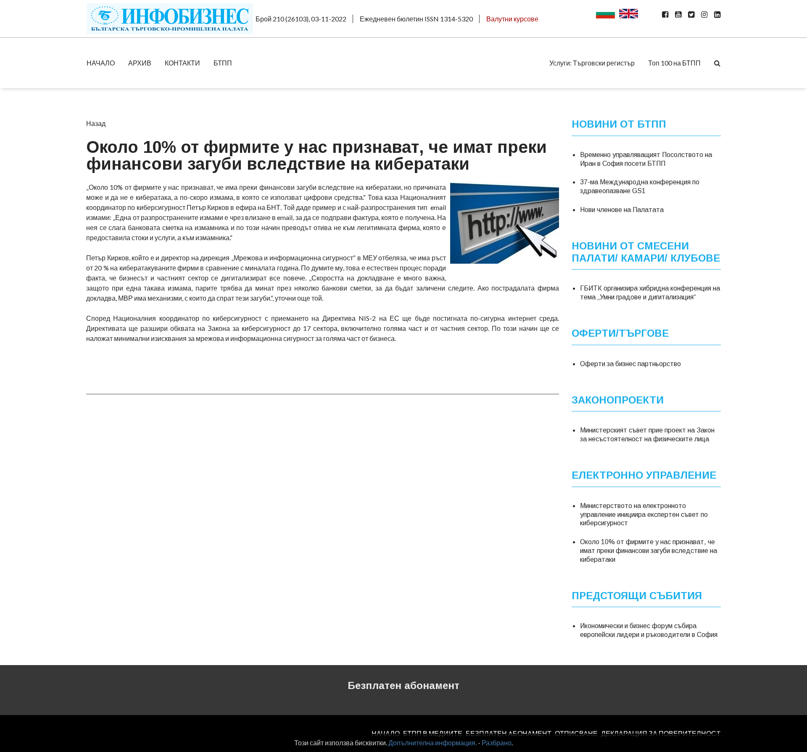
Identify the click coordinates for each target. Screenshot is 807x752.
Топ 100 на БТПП (674, 63)
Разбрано (497, 743)
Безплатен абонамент (403, 685)
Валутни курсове (512, 19)
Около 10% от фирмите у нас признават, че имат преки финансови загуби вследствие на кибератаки (648, 550)
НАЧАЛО (101, 63)
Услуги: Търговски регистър (592, 63)
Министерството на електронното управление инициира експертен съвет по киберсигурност (644, 514)
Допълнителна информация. (432, 743)
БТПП (223, 63)
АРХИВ (139, 63)
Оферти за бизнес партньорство (630, 363)
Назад (95, 123)
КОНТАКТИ (182, 63)
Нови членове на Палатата (622, 209)
